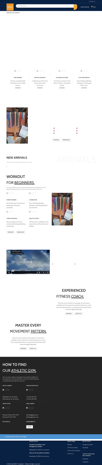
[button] (28, 262)
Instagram (86, 462)
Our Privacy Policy (72, 447)
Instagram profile (88, 444)
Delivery (69, 444)
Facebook (85, 447)
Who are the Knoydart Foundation (39, 453)
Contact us (70, 453)
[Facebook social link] (87, 1)
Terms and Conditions (73, 450)
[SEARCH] (75, 7)
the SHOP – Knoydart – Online (20, 464)
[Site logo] (10, 7)
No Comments (45, 450)
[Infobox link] (17, 200)
